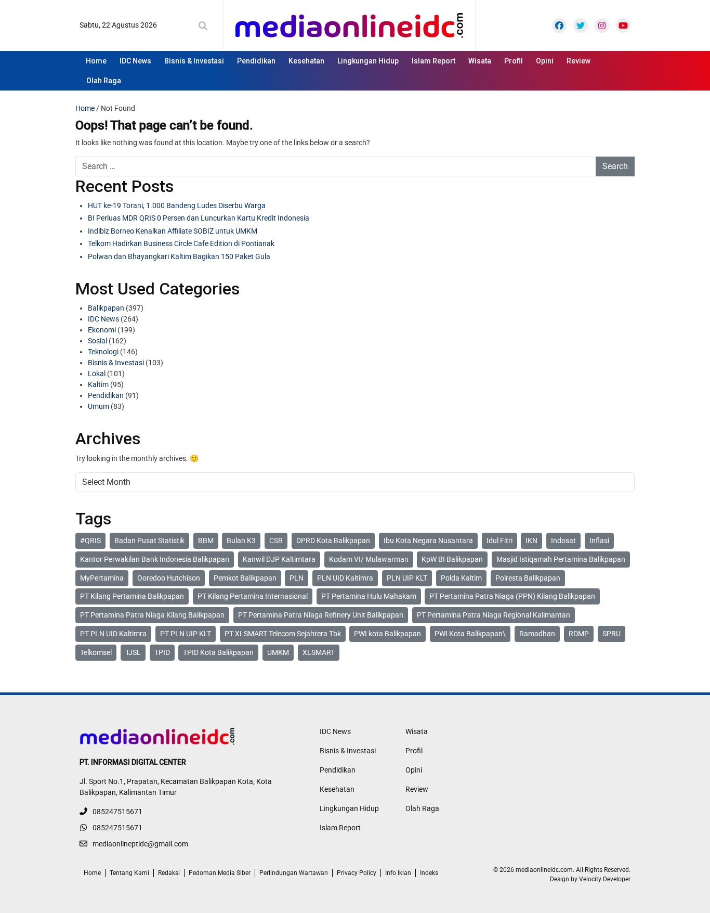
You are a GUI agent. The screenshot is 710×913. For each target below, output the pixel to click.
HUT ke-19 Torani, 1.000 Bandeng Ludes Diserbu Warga (177, 205)
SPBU (611, 633)
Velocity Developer (604, 879)
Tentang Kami (129, 873)
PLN (297, 578)
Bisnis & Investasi (194, 61)
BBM (206, 540)
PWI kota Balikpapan (387, 633)
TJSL (133, 652)
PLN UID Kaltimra (345, 578)
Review (578, 61)
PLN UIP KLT (407, 578)
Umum (98, 406)
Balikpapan (106, 308)
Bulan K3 (241, 540)
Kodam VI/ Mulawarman (369, 559)
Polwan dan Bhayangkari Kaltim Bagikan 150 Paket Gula (179, 256)
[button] (205, 26)
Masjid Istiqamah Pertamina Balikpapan (560, 559)
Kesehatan (306, 61)
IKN (531, 540)
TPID (162, 652)
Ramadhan (537, 633)
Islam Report (433, 61)
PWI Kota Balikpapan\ (470, 633)
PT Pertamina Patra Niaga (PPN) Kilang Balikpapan (512, 596)
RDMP (579, 633)
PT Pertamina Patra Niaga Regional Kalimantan (493, 615)
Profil (513, 61)
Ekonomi (102, 330)
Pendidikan (256, 61)
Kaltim (98, 384)
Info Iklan (398, 873)
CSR (276, 540)
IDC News (135, 61)
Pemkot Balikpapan (245, 578)
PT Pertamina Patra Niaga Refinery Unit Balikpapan (320, 615)
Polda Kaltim (461, 578)
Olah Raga (103, 80)
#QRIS (90, 540)
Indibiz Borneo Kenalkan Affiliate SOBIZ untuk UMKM (172, 231)
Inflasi (599, 540)
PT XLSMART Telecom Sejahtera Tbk (283, 633)
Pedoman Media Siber (220, 873)
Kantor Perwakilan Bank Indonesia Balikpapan (154, 559)
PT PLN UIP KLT (185, 633)
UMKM (278, 652)
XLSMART (319, 652)
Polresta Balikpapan (527, 578)
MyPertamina (102, 578)
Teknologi (103, 352)
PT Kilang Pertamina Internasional (253, 596)
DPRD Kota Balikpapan (333, 540)
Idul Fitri (499, 540)
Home (96, 61)
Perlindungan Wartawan (293, 873)
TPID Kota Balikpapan (218, 652)
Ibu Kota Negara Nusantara (428, 540)
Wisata (479, 61)
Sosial (97, 341)
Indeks (429, 873)
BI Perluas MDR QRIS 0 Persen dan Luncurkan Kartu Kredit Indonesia (198, 218)
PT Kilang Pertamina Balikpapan (132, 596)
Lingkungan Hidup (368, 61)
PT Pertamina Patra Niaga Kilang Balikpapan (152, 615)
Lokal (97, 373)
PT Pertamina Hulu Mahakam (368, 596)
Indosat (563, 540)
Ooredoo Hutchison (168, 578)
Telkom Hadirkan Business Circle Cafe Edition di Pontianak (181, 243)
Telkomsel (96, 652)
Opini (545, 61)
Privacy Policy (356, 873)
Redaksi (169, 873)
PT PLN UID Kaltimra (113, 633)
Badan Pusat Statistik (149, 540)
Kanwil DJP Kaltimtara (279, 559)
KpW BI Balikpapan (452, 559)
